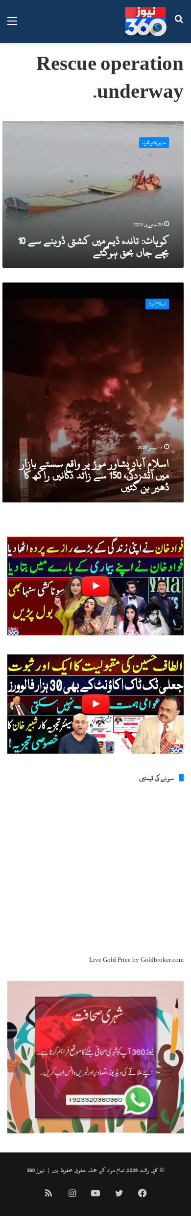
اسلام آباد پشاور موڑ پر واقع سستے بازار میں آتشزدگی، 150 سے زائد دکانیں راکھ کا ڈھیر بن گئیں (94, 475)
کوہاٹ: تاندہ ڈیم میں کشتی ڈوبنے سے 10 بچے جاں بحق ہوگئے (93, 246)
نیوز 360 (36, 1170)
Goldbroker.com (162, 960)
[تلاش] (179, 25)
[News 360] (146, 21)
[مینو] (12, 25)
